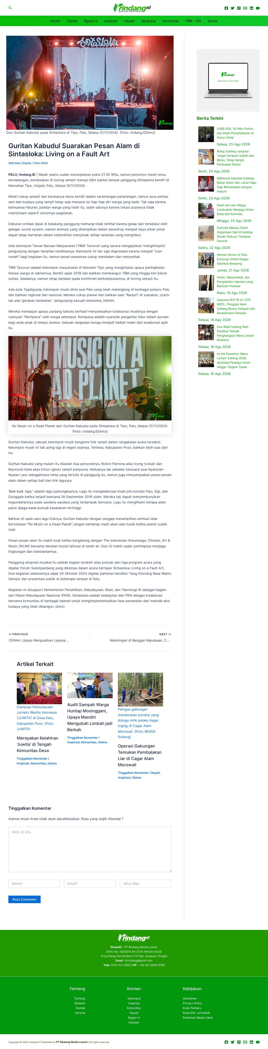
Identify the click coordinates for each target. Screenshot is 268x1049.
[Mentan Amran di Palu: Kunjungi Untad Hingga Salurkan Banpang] (206, 260)
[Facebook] (226, 8)
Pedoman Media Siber (198, 1017)
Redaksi (79, 1003)
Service (80, 1013)
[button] (10, 7)
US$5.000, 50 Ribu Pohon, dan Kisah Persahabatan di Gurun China (235, 133)
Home (55, 21)
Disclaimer (190, 998)
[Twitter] (232, 8)
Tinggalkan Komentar (32, 758)
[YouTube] (258, 8)
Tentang (79, 998)
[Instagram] (239, 8)
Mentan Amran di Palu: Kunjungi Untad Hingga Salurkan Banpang (233, 259)
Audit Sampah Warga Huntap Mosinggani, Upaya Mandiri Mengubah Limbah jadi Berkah (89, 717)
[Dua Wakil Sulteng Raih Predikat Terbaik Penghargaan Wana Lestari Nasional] (206, 332)
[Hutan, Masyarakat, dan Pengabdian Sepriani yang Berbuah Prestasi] (206, 283)
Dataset (134, 1022)
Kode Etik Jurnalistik (196, 1013)
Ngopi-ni (91, 21)
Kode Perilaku (192, 1008)
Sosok (213, 21)
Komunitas (171, 21)
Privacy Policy (192, 1003)
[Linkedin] (251, 8)
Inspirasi (110, 21)
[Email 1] (245, 8)
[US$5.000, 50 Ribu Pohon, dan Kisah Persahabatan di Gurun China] (206, 134)
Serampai (148, 21)
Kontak (80, 1008)
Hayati (129, 21)
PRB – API (193, 21)
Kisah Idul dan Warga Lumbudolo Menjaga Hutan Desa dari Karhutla (235, 209)
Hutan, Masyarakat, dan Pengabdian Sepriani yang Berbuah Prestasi (235, 281)
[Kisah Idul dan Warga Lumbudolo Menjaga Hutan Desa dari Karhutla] (206, 211)
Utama (72, 21)
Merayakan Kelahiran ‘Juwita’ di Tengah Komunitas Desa (37, 744)
